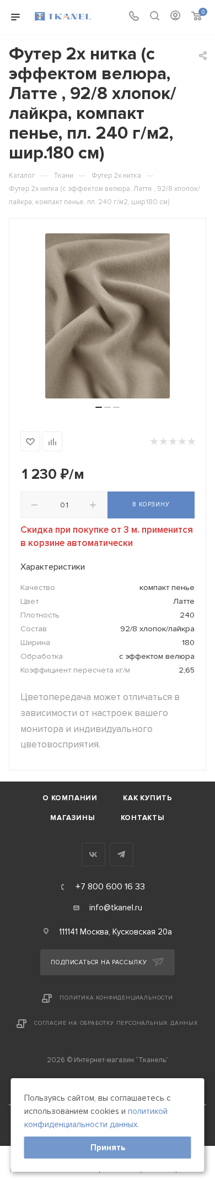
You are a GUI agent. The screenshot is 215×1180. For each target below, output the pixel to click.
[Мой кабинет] (175, 17)
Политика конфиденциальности (116, 998)
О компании (70, 798)
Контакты (143, 817)
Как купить (148, 798)
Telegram (121, 854)
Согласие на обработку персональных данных (116, 1023)
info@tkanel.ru (115, 908)
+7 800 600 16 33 (110, 886)
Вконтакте (93, 854)
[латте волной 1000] (107, 315)
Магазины (72, 817)
